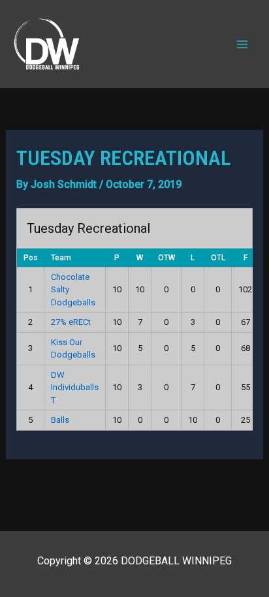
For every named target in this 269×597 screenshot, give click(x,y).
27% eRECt (71, 322)
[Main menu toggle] (242, 43)
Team (61, 257)
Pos (31, 257)
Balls (60, 420)
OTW (166, 257)
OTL (218, 257)
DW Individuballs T (75, 387)
